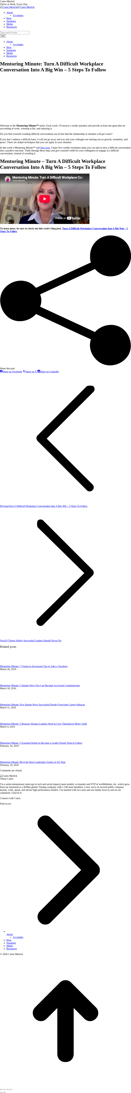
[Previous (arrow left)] (1, 1092)
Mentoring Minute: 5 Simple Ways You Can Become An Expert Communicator (40, 685)
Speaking (11, 943)
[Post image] (9, 663)
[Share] (4, 1089)
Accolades (18, 937)
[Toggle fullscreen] (7, 1089)
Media (9, 945)
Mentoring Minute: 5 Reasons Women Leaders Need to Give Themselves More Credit (43, 723)
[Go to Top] (65, 1085)
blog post (45, 147)
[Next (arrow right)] (4, 1092)
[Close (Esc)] (1, 1089)
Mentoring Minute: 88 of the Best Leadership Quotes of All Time (33, 762)
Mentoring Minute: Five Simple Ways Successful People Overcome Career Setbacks (42, 704)
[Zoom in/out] (11, 1089)
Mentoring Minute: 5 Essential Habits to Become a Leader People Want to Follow (41, 743)
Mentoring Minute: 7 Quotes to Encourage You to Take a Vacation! (34, 666)
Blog (8, 940)
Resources (11, 948)
